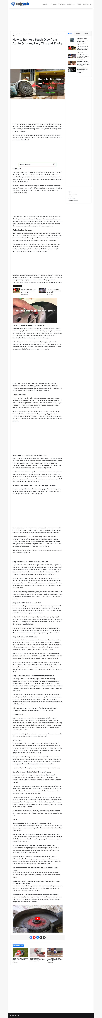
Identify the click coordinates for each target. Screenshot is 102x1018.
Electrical (79, 4)
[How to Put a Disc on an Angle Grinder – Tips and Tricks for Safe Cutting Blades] (16, 290)
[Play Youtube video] (38, 919)
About (70, 191)
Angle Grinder (30, 34)
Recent (78, 33)
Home (14, 34)
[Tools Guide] (20, 4)
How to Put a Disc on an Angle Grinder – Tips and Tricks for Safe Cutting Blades (28, 291)
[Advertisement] (51, 19)
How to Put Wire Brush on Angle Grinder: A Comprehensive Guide (20, 959)
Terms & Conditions (73, 200)
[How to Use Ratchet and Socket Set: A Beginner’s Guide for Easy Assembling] (72, 69)
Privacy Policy (72, 198)
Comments (86, 33)
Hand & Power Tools (21, 34)
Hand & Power (70, 4)
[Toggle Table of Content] (53, 164)
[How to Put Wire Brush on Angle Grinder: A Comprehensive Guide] (20, 952)
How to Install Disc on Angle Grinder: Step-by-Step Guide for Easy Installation (55, 959)
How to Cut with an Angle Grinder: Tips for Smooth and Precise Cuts (54, 291)
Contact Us (71, 196)
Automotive (45, 4)
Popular (70, 33)
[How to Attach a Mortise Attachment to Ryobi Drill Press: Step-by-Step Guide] (72, 63)
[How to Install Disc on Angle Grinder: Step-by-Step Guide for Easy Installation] (55, 952)
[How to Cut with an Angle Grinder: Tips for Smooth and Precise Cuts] (42, 290)
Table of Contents (25, 164)
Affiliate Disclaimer (73, 194)
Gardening (53, 4)
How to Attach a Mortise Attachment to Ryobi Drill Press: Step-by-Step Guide (83, 63)
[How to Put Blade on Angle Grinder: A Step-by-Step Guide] (37, 952)
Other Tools (86, 4)
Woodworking (62, 4)
